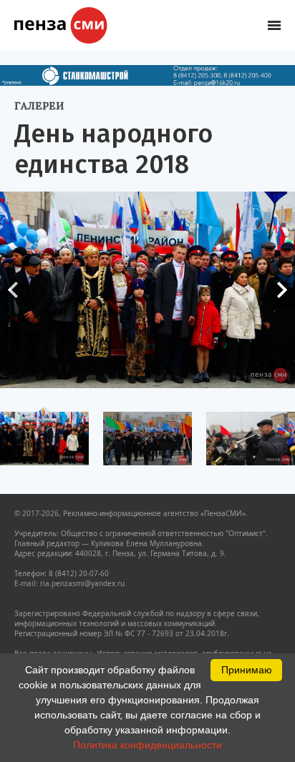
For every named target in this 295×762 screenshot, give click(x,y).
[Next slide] (277, 290)
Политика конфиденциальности (147, 745)
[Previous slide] (18, 290)
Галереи (39, 106)
